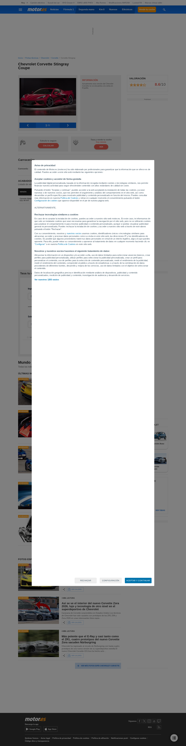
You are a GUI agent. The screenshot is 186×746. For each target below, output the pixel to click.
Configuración (110, 580)
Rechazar (85, 580)
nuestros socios (74, 233)
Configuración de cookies (46, 200)
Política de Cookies (69, 198)
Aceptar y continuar (138, 580)
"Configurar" (39, 244)
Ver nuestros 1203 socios (46, 279)
